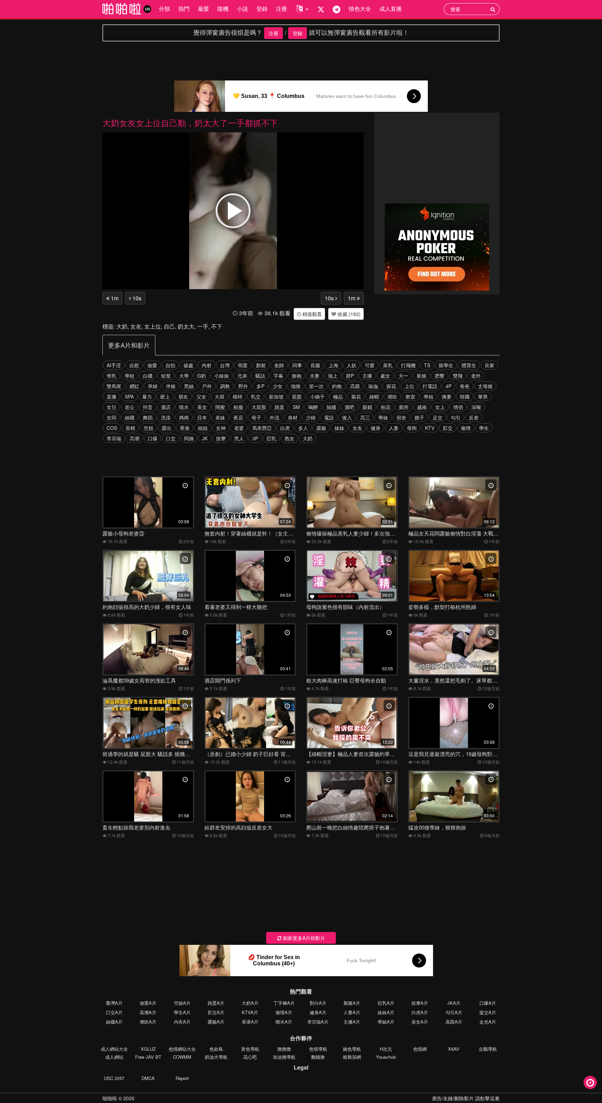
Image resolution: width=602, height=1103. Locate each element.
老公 (129, 406)
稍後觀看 (311, 313)
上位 (409, 386)
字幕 (278, 375)
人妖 (351, 365)
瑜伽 (373, 386)
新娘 (421, 375)
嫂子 (419, 417)
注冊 (281, 9)
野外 (243, 386)
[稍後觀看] (590, 1082)
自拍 (170, 365)
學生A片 (182, 1012)
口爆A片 (487, 1003)
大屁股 (259, 406)
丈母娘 (485, 386)
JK (205, 438)
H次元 (386, 1049)
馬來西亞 (262, 427)
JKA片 (454, 1003)
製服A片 (352, 1003)
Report (182, 1078)
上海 (333, 365)
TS (427, 365)
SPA (129, 396)
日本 (202, 417)
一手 (202, 326)
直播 (111, 396)
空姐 (148, 427)
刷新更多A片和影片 (303, 937)
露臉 (321, 427)
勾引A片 (454, 1012)
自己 (169, 326)
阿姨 (189, 438)
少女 (278, 386)
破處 (188, 365)
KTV (429, 427)
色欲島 (216, 1049)
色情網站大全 (182, 1049)
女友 (135, 326)
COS (112, 427)
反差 (474, 417)
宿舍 (401, 417)
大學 (184, 375)
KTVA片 (250, 1012)
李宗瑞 (114, 438)
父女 (201, 396)
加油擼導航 (284, 1057)
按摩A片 (419, 1003)
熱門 (184, 9)
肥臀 (440, 375)
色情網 (420, 1049)
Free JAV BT (148, 1057)
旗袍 (296, 375)
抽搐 (331, 406)
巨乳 (271, 438)
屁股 (297, 396)
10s (136, 298)
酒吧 (349, 406)
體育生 (469, 365)
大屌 (219, 396)
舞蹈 (148, 417)
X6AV (454, 1049)
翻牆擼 (318, 1057)
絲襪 (129, 417)
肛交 (448, 427)
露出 (166, 427)
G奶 (201, 375)
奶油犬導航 (216, 1057)
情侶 (458, 406)
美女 (202, 406)
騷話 (260, 375)
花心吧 (250, 1057)
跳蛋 (279, 406)
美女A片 (419, 1021)
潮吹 (392, 396)
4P (449, 386)
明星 (243, 365)
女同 (111, 417)
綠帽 (374, 396)
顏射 (261, 365)
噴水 (184, 406)
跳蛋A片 (216, 1003)
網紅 (134, 386)
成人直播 (390, 9)
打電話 (430, 386)
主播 (367, 375)
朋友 (183, 396)
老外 (476, 375)
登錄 (262, 9)
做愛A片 (148, 1003)
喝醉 (313, 406)
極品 (338, 396)
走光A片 (487, 1021)
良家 (489, 365)
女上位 (152, 326)
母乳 (111, 375)
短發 (166, 375)
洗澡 (166, 417)
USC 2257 (114, 1078)
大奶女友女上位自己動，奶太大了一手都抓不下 (190, 122)
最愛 (203, 9)
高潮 (134, 438)
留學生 (446, 365)
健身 (375, 427)
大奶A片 (250, 1003)
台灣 (225, 365)
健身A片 (318, 1012)
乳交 (256, 396)
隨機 (223, 9)
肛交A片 (216, 1012)
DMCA (148, 1078)
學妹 (383, 417)
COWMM (182, 1057)
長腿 (315, 365)
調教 (225, 386)
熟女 (289, 438)
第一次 (316, 386)
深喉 (476, 406)
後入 (347, 417)
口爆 (152, 438)
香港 (185, 427)
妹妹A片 (386, 1012)
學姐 (428, 396)
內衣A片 (182, 1021)
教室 (410, 396)
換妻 (447, 396)
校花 (386, 406)
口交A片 (114, 1012)
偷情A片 (284, 1012)
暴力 (147, 396)
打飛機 (408, 365)
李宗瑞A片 (318, 1021)
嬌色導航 (352, 1049)
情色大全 (360, 9)
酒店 (166, 406)
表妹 (220, 417)
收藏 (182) (348, 313)
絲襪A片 (114, 1021)
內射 (206, 365)
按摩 (221, 438)
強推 (296, 386)
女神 (221, 427)
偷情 (466, 427)
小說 (242, 9)
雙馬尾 (114, 386)
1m (113, 298)
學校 (129, 375)
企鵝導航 (488, 1049)
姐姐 (203, 427)
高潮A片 (148, 1012)
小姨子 (317, 396)
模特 (237, 396)
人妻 (394, 427)
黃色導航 (250, 1049)
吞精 (130, 427)
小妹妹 (221, 375)
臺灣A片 (114, 1003)
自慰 (134, 365)
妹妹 (339, 427)
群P (350, 375)
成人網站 (114, 1057)
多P (260, 386)
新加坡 (276, 396)
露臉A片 (216, 1021)
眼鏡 (367, 406)
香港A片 (250, 1021)
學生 (484, 427)
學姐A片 (386, 1021)
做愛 (152, 365)
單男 (483, 396)
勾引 (456, 417)
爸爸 (465, 386)
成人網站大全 (114, 1049)
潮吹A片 (148, 1021)
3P (255, 438)
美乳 (388, 365)
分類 (164, 9)
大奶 (122, 326)
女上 (440, 406)
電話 (329, 417)
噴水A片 (284, 1021)
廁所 (404, 406)
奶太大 (186, 326)
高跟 (355, 386)
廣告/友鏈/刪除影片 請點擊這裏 (466, 1098)
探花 (391, 386)
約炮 (337, 386)
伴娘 (171, 386)
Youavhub (386, 1057)
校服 (238, 406)
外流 (274, 417)
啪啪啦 (109, 1098)
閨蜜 (220, 406)
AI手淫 (114, 365)
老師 (279, 365)
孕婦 (152, 386)
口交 (171, 438)
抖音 (148, 406)
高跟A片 (454, 1021)
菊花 (356, 396)
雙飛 (458, 375)
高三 (365, 417)
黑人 (239, 438)
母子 (256, 417)
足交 (437, 417)
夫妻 (314, 375)
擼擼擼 (284, 1049)
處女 (385, 375)
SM (296, 406)
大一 (403, 375)
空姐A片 (182, 1003)
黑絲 (189, 386)
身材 (293, 417)
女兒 (111, 406)
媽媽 (184, 417)
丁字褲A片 (284, 1003)
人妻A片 (352, 1012)
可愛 (370, 365)
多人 (303, 427)
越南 (422, 406)
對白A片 (318, 1003)
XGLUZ (148, 1049)
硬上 (165, 396)
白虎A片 (419, 1012)
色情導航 (318, 1049)
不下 (216, 326)
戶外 (207, 386)
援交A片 (487, 1012)
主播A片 (352, 1021)
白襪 (148, 375)
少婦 (311, 417)
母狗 (412, 427)
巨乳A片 (386, 1003)
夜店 (238, 417)
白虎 (285, 427)
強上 (333, 375)
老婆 (239, 427)
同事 (297, 365)
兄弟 (242, 375)
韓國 (465, 396)
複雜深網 (352, 1057)
